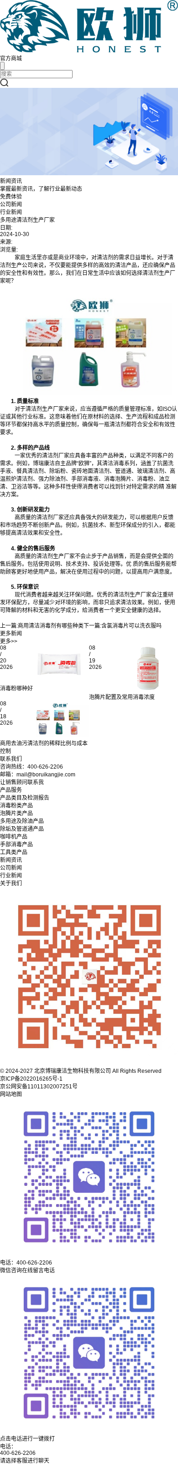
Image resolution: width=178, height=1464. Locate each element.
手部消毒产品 (16, 844)
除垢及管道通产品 (22, 829)
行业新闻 (11, 212)
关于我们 (11, 883)
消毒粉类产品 (16, 805)
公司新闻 (11, 204)
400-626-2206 (18, 1453)
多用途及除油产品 (22, 821)
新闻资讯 (11, 860)
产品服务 (11, 790)
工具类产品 (13, 852)
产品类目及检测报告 (24, 798)
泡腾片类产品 (16, 813)
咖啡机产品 (13, 837)
